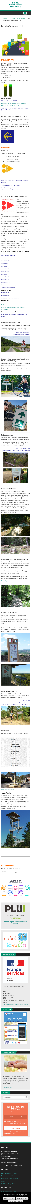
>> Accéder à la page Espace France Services (15, 1004)
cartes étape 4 (5, 266)
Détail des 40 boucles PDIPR (9, 101)
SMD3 (3, 1181)
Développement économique (17, 19)
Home (5, 19)
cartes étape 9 (5, 279)
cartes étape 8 (5, 277)
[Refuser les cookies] (29, 1198)
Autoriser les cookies (9, 1198)
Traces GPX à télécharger (8, 287)
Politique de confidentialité (15, 1201)
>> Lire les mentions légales (9, 1191)
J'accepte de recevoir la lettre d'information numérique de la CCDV (16, 1122)
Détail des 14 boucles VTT (8, 178)
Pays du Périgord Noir (7, 1175)
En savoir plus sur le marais (8, 581)
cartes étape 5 (5, 268)
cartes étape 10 (5, 282)
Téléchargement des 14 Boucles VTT (11, 185)
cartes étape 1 (5, 258)
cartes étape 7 (5, 274)
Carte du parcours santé (7, 789)
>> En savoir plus (7, 1087)
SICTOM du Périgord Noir (8, 1184)
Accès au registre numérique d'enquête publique (15, 922)
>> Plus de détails (25, 700)
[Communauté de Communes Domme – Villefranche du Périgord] (15, 5)
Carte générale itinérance (8, 255)
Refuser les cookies (22, 1198)
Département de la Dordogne (9, 1173)
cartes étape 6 (5, 271)
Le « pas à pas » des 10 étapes (9, 285)
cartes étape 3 (5, 263)
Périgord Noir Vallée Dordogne (9, 1178)
